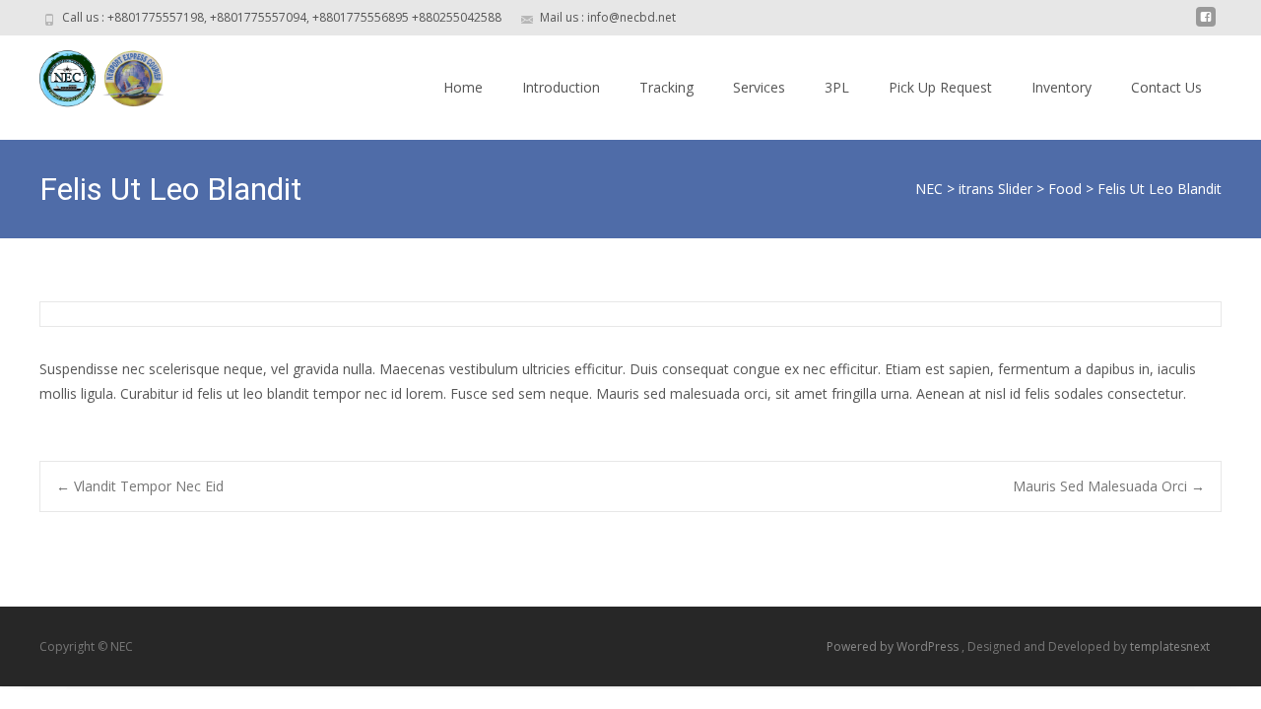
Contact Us (1166, 87)
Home (463, 87)
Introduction (561, 87)
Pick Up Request (940, 87)
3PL (837, 87)
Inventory (1061, 87)
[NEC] (89, 74)
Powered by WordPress (894, 646)
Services (759, 87)
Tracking (666, 87)
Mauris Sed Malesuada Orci (1109, 486)
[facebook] (1206, 24)
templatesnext (1170, 646)
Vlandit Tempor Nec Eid (140, 486)
